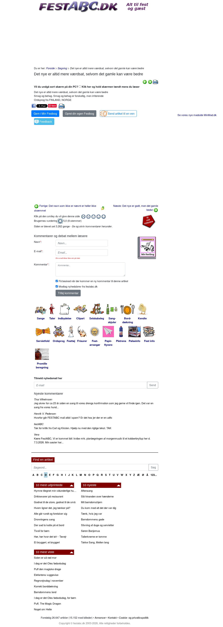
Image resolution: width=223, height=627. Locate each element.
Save (54, 105)
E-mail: (38, 251)
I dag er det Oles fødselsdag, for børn (55, 598)
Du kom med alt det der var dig (98, 508)
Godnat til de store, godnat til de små (54, 502)
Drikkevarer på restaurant (48, 496)
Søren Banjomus (90, 531)
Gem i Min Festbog (45, 113)
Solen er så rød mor (45, 557)
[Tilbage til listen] (103, 208)
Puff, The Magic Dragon (47, 603)
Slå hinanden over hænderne (97, 496)
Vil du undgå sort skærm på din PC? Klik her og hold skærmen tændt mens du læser (87, 87)
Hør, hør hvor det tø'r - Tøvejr (50, 536)
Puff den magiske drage (47, 569)
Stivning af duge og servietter (97, 525)
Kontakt (112, 617)
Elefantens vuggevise (46, 575)
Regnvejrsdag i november (48, 580)
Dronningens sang (44, 519)
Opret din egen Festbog (79, 113)
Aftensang (87, 490)
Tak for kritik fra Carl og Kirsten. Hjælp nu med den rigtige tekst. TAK (72, 428)
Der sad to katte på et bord (49, 525)
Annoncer (100, 617)
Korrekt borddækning (46, 586)
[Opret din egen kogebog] (146, 248)
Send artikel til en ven (121, 113)
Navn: (38, 241)
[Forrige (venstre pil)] (144, 81)
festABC (39, 424)
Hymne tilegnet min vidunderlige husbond (56, 490)
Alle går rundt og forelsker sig (50, 513)
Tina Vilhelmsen (43, 399)
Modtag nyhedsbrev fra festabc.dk (78, 286)
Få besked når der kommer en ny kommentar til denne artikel (93, 281)
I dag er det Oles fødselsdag (50, 563)
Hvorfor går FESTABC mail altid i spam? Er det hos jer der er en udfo (73, 417)
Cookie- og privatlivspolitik (134, 617)
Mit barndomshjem (91, 502)
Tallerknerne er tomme (94, 536)
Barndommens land (45, 592)
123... (154, 475)
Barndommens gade (92, 519)
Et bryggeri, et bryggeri (47, 542)
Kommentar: (41, 264)
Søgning (62, 68)
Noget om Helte (43, 609)
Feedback (46, 121)
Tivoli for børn (41, 531)
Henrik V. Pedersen (45, 413)
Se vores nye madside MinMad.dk (197, 115)
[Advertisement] (96, 38)
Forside (50, 68)
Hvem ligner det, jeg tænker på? (52, 508)
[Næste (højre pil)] (150, 81)
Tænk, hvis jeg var (91, 513)
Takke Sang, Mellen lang (95, 542)
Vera (36, 434)
